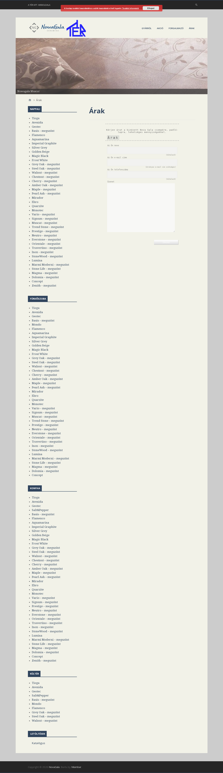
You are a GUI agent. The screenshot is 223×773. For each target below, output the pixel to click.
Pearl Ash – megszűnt (46, 193)
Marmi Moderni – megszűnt (50, 264)
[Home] (30, 100)
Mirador (37, 197)
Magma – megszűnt (44, 273)
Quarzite (38, 206)
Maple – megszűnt (44, 189)
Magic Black (40, 156)
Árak (191, 28)
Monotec (37, 210)
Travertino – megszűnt (47, 247)
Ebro (35, 202)
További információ (130, 8)
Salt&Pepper (40, 510)
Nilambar (76, 767)
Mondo (36, 324)
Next (213, 65)
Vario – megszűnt (43, 214)
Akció (160, 28)
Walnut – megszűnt (44, 172)
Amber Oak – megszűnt (47, 185)
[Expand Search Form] (196, 4)
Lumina (37, 260)
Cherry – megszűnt (44, 181)
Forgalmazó (176, 28)
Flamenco (38, 135)
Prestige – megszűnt (45, 231)
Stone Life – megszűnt (46, 268)
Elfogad (150, 8)
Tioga (36, 118)
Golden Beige (40, 151)
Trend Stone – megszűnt (48, 227)
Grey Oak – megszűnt (46, 164)
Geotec (36, 126)
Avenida (37, 122)
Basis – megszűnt (43, 130)
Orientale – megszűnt (46, 243)
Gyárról (146, 28)
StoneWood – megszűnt (47, 256)
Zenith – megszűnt (44, 285)
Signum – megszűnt (45, 218)
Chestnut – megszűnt (45, 176)
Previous (10, 65)
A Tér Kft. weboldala (39, 4)
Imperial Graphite (44, 143)
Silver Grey (39, 147)
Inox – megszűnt (42, 252)
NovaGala (54, 767)
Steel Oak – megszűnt (46, 168)
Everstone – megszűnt (46, 239)
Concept (37, 281)
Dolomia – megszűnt (45, 277)
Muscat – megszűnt (44, 222)
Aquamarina (40, 139)
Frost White (40, 160)
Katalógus (38, 743)
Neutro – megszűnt (44, 235)
